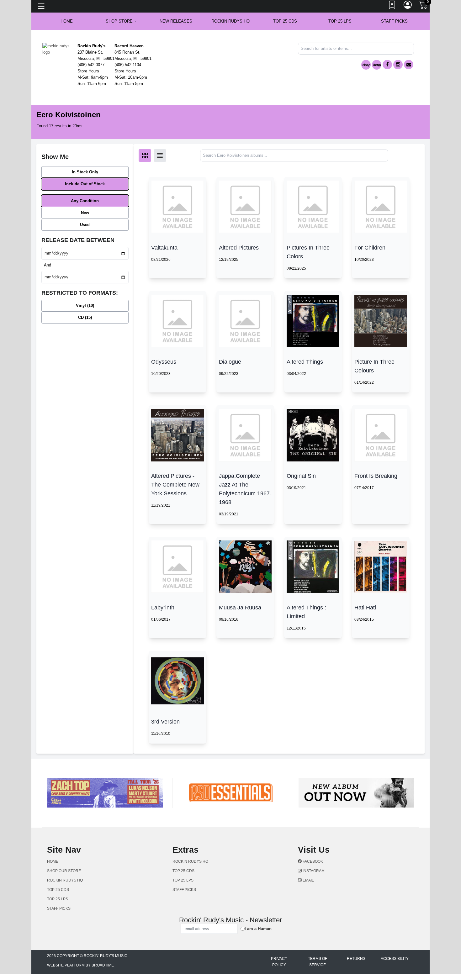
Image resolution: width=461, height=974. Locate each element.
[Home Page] (57, 48)
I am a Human (258, 928)
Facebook (312, 861)
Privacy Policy (279, 961)
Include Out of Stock (85, 184)
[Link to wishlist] (392, 6)
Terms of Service (317, 961)
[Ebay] (366, 64)
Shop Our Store (64, 871)
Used (85, 224)
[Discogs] (376, 64)
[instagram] (398, 64)
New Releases (176, 21)
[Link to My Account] (408, 6)
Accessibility (395, 958)
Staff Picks (394, 21)
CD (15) (85, 317)
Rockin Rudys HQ (230, 21)
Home (52, 861)
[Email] (408, 64)
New (85, 212)
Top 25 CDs (285, 21)
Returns (356, 958)
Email (308, 880)
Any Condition (85, 200)
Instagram (313, 871)
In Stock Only (85, 172)
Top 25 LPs (340, 21)
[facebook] (387, 64)
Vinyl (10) (85, 305)
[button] (121, 21)
